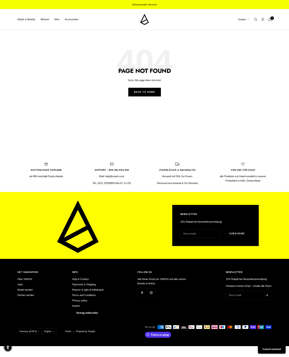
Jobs (20, 284)
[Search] (255, 19)
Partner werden (25, 295)
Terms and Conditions (84, 295)
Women (45, 19)
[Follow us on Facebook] (142, 292)
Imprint (76, 305)
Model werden (25, 289)
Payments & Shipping (84, 284)
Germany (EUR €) (28, 331)
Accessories (71, 19)
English (242, 19)
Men (57, 19)
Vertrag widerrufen (87, 312)
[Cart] (270, 19)
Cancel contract (272, 349)
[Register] (266, 295)
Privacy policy (79, 300)
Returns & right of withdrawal (87, 289)
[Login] (262, 19)
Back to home (144, 92)
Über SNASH (24, 279)
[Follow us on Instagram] (151, 292)
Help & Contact (80, 279)
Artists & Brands (26, 19)
